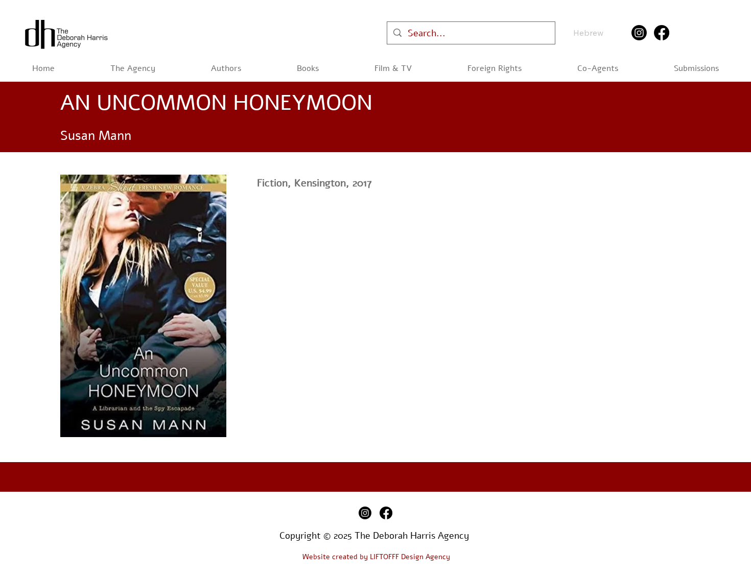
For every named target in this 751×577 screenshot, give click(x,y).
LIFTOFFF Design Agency (410, 557)
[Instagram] (639, 32)
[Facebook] (661, 32)
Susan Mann (95, 136)
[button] (307, 68)
